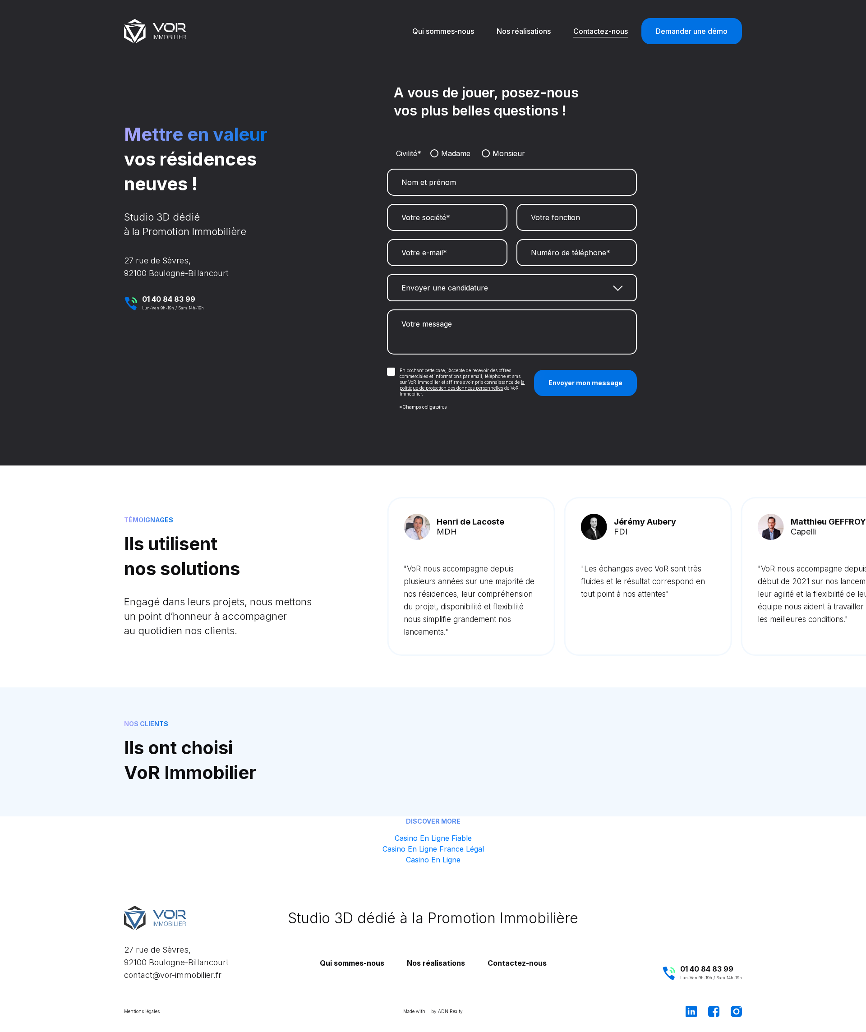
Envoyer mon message (585, 383)
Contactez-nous (600, 31)
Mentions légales (142, 1011)
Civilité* (408, 153)
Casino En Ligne (433, 859)
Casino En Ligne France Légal (433, 848)
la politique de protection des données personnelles (462, 385)
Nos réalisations (524, 31)
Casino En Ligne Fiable (433, 838)
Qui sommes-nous (443, 31)
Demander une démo (692, 31)
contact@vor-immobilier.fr (172, 975)
